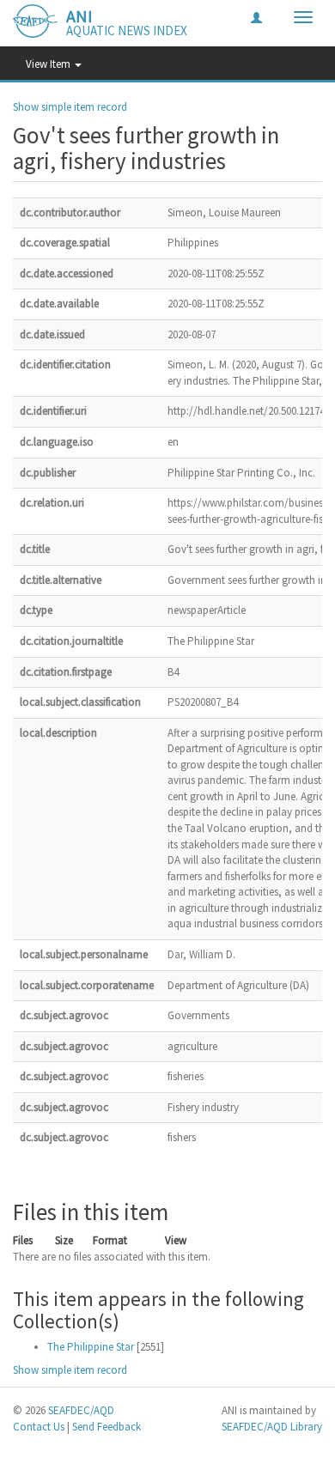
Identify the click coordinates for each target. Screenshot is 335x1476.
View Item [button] (49, 64)
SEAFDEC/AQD (81, 1410)
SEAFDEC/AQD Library (272, 1426)
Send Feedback (106, 1426)
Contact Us (38, 1426)
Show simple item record (70, 107)
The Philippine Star (90, 1346)
